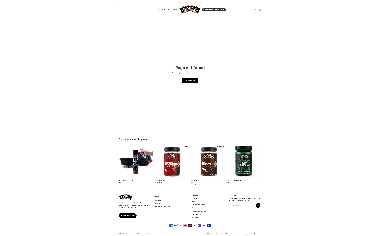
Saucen (194, 201)
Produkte (158, 200)
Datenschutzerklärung (213, 234)
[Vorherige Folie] (122, 161)
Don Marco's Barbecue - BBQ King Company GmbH (137, 234)
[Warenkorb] (260, 10)
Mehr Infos (158, 203)
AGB (254, 234)
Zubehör (194, 208)
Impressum (248, 234)
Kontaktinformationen (227, 234)
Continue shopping (190, 80)
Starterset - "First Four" (162, 207)
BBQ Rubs (195, 198)
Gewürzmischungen (198, 204)
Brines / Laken (196, 214)
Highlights (195, 217)
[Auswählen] (186, 175)
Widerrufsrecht (239, 234)
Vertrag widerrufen (127, 215)
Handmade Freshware (199, 211)
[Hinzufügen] (150, 175)
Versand (259, 234)
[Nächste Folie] (150, 161)
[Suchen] (251, 10)
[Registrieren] (258, 205)
